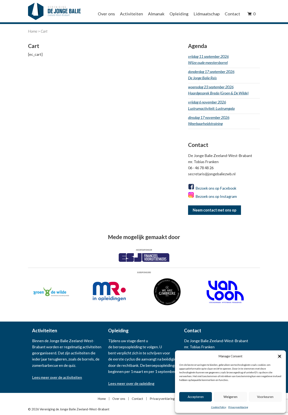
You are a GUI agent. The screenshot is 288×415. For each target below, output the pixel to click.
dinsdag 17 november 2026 (208, 120)
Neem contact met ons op (214, 210)
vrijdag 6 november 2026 (211, 105)
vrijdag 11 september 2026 (208, 59)
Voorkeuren (265, 397)
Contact (137, 398)
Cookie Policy (218, 407)
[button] (279, 356)
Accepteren (196, 397)
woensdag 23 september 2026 (218, 90)
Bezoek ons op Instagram (216, 196)
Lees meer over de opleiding (131, 383)
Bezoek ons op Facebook (215, 188)
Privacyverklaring (238, 407)
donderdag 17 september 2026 (211, 74)
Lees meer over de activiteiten (57, 377)
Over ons (118, 398)
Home (32, 31)
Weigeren (230, 397)
